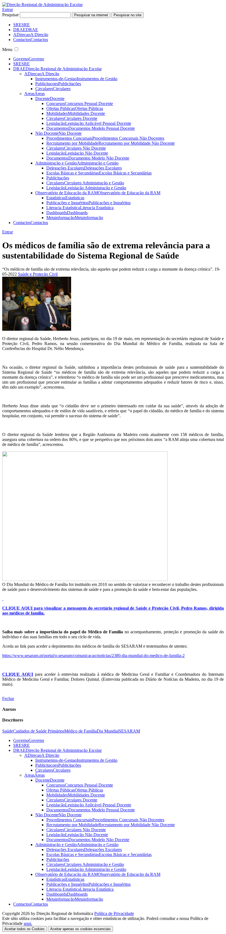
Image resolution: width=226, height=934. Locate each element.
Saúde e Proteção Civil (38, 274)
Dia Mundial (108, 731)
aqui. (28, 923)
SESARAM (129, 731)
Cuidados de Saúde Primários (38, 731)
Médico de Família (80, 731)
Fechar (8, 698)
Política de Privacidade (114, 913)
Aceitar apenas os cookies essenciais (80, 929)
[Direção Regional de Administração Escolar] (42, 4)
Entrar (7, 9)
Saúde (7, 731)
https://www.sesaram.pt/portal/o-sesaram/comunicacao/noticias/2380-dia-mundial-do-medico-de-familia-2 (93, 655)
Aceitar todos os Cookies (24, 929)
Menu (7, 49)
